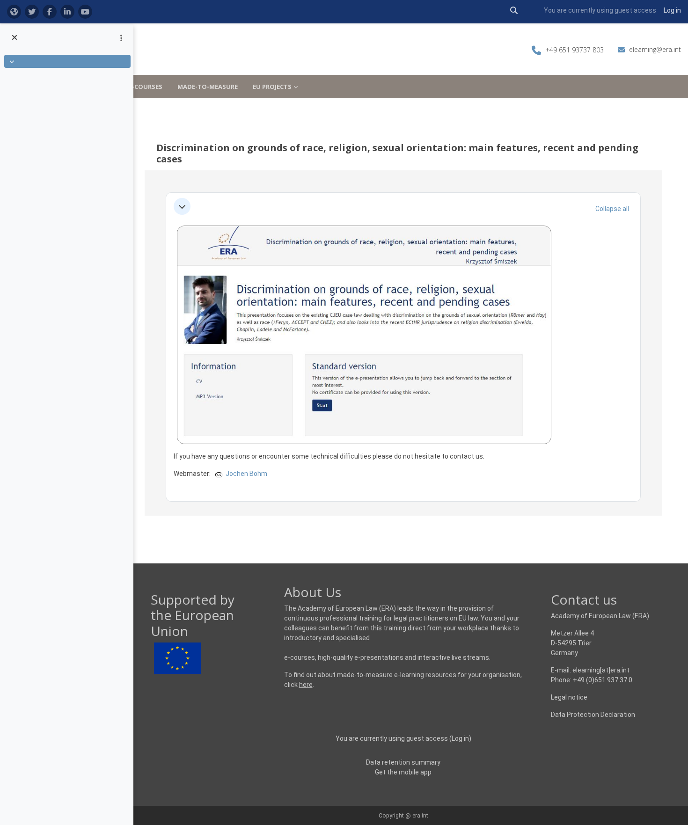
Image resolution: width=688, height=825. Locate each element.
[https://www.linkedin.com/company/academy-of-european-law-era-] (67, 12)
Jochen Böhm (246, 473)
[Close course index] (15, 38)
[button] (513, 10)
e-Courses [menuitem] (145, 86)
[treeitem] (66, 61)
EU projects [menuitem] (272, 86)
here (306, 684)
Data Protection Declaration (593, 714)
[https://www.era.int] (14, 12)
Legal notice (569, 697)
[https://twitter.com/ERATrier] (32, 12)
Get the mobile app (403, 772)
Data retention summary (403, 762)
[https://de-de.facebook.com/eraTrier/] (50, 12)
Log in (672, 10)
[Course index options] (121, 37)
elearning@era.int (655, 49)
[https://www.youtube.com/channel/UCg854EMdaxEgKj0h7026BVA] (85, 12)
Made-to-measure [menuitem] (207, 86)
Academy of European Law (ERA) (600, 616)
